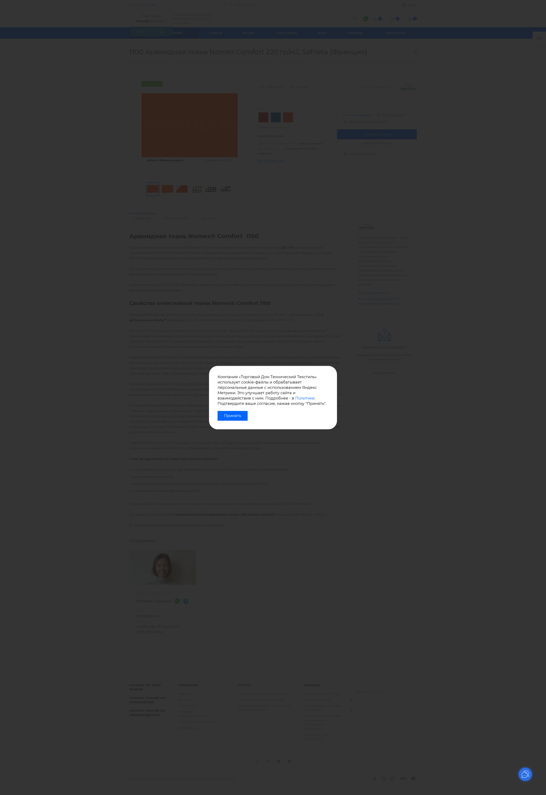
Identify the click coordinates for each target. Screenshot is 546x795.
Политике (305, 398)
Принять (232, 415)
